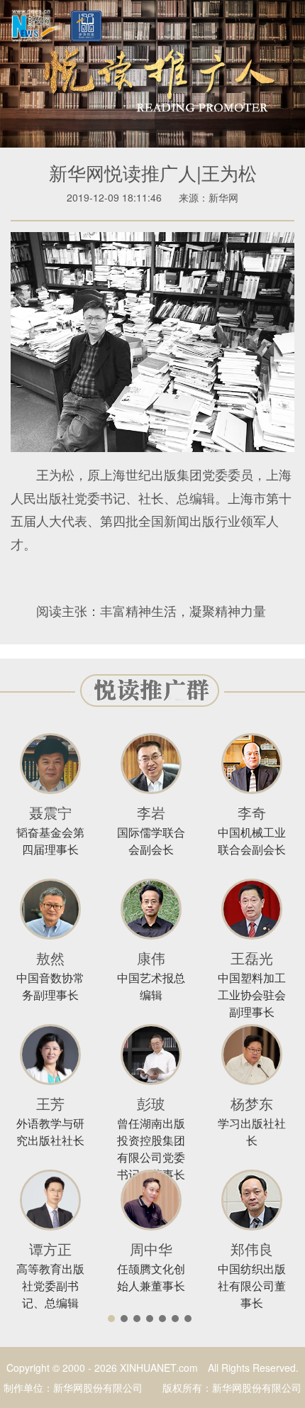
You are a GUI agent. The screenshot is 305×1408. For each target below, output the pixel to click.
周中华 (151, 1248)
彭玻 (151, 1103)
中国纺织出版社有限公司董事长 (252, 1285)
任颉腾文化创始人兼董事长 (151, 1277)
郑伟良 (252, 1248)
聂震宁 (50, 812)
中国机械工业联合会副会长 (252, 840)
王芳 (50, 1103)
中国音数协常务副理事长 (50, 986)
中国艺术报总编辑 (151, 986)
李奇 (252, 812)
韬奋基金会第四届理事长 (50, 840)
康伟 (151, 957)
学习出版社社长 (252, 1131)
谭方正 (50, 1248)
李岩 (151, 812)
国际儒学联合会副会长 (151, 840)
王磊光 (252, 957)
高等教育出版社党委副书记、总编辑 (50, 1285)
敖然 (50, 957)
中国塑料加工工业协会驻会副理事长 (252, 994)
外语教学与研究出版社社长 (50, 1131)
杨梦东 (252, 1103)
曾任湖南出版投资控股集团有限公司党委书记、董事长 (151, 1148)
